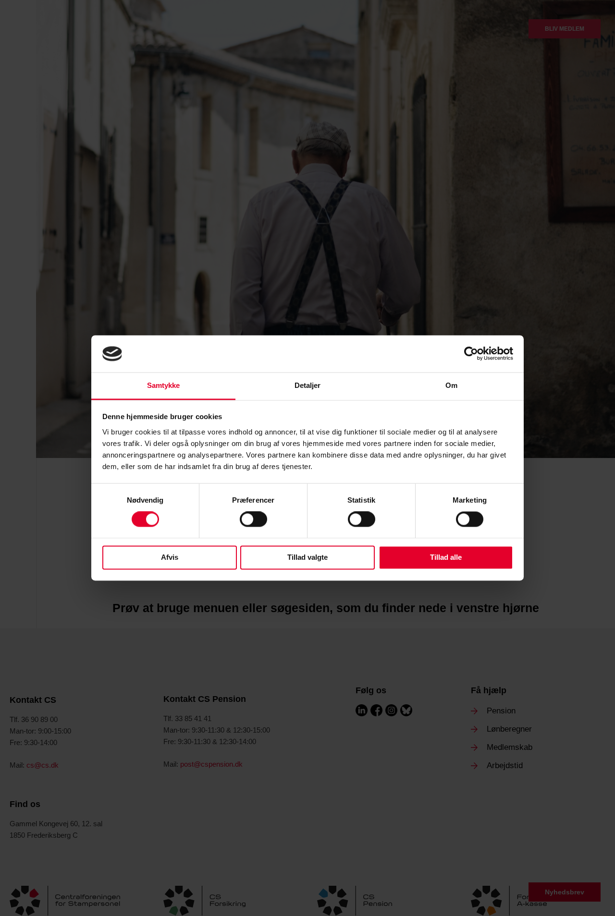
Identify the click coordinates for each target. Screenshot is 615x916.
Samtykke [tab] (163, 385)
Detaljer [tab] (308, 385)
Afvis (169, 557)
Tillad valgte (307, 557)
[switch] (253, 519)
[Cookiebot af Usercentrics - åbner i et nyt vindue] (471, 354)
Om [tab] (451, 385)
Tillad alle (446, 557)
